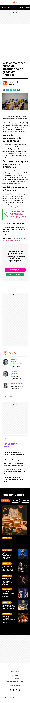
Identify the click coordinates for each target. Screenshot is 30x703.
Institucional (15, 671)
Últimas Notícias (8, 8)
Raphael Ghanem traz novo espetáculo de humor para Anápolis (7, 555)
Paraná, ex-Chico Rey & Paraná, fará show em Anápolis (8, 606)
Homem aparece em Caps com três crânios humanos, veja (14, 459)
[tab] (5, 500)
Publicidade (15, 678)
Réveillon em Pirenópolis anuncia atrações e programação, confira (8, 619)
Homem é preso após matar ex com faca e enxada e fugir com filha (14, 479)
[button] (3, 90)
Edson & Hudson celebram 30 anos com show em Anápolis (8, 594)
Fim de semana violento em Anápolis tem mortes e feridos (14, 453)
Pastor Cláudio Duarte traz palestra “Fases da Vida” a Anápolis (8, 568)
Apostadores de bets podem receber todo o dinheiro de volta (16, 364)
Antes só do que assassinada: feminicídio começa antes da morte (16, 377)
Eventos (6, 538)
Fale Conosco (15, 675)
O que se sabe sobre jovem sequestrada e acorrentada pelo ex (15, 471)
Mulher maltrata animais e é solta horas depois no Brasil (17, 386)
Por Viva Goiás (13, 82)
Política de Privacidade (15, 682)
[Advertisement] (15, 40)
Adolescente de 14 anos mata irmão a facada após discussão (14, 465)
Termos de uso (15, 685)
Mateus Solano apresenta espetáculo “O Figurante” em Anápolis (7, 581)
